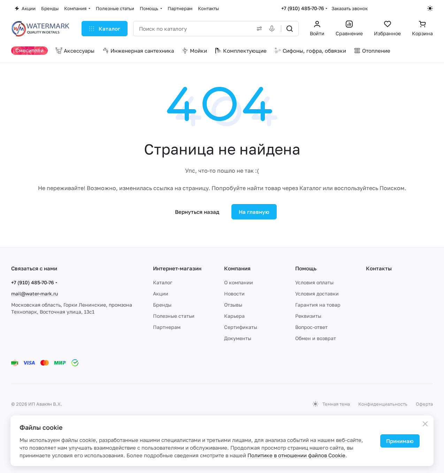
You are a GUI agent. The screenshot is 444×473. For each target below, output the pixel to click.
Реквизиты (308, 316)
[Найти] (289, 28)
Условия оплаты (314, 282)
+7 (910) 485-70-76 (302, 8)
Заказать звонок (349, 8)
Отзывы (233, 305)
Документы (237, 338)
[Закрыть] (425, 423)
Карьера (234, 316)
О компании (238, 282)
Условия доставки (317, 293)
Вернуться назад (197, 212)
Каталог (162, 282)
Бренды (162, 305)
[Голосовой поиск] (273, 28)
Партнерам (167, 327)
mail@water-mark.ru (34, 293)
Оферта (424, 404)
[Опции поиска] (258, 28)
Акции (160, 293)
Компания (237, 268)
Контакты (379, 268)
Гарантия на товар (317, 305)
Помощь (305, 268)
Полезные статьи (173, 316)
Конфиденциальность (382, 404)
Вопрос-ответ (311, 327)
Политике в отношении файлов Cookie (296, 455)
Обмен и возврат (315, 338)
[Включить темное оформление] (430, 8)
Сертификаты (240, 327)
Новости (234, 293)
